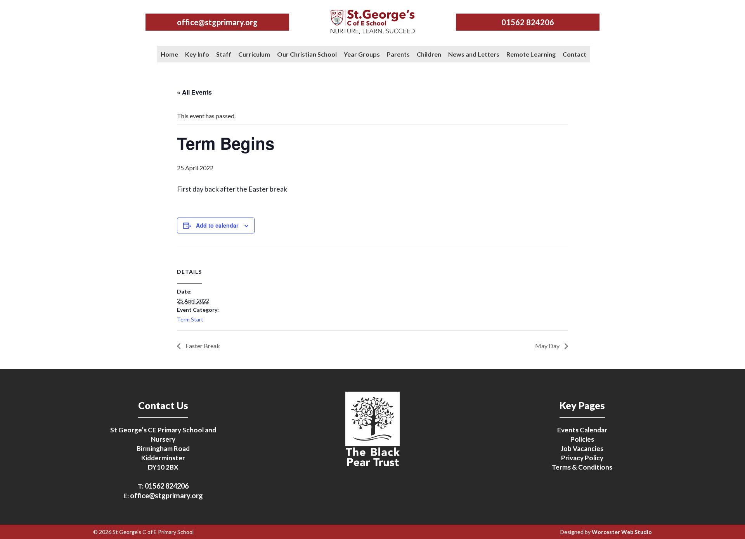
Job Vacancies (582, 448)
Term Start (190, 319)
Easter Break (202, 345)
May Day (548, 345)
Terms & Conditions (582, 467)
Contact (574, 54)
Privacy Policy (582, 458)
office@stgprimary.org (217, 22)
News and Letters (473, 54)
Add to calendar (217, 225)
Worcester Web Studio (622, 532)
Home (169, 54)
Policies (582, 439)
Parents (398, 54)
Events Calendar (582, 430)
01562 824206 (527, 22)
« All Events (194, 92)
